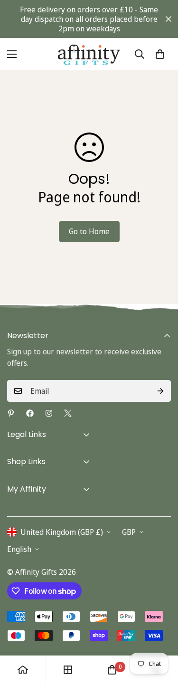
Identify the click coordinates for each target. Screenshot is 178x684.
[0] (160, 54)
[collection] (68, 669)
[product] (22, 669)
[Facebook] (30, 413)
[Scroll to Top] (160, 633)
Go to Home (89, 231)
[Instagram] (49, 413)
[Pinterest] (11, 413)
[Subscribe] (160, 391)
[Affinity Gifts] (89, 54)
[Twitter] (68, 413)
